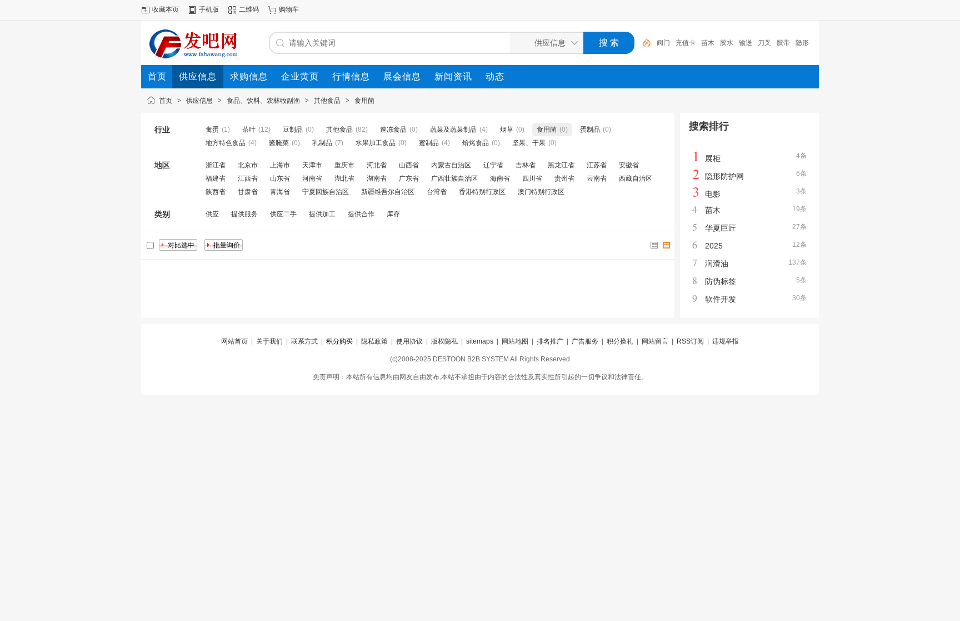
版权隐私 (444, 341)
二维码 (249, 9)
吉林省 (526, 165)
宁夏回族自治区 (325, 192)
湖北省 (344, 178)
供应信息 (199, 101)
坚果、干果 (529, 143)
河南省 (312, 178)
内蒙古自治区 (451, 165)
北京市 (248, 165)
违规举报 (725, 341)
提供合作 (361, 214)
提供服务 (244, 214)
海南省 (500, 178)
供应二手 (283, 214)
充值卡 (686, 43)
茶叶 (249, 129)
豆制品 (293, 129)
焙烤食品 (475, 143)
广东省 (409, 178)
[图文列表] (666, 245)
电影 (713, 194)
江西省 (248, 178)
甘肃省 (248, 192)
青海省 (280, 192)
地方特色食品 (226, 143)
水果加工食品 (376, 143)
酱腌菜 (279, 143)
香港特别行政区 (482, 192)
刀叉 (764, 43)
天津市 (312, 165)
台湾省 (437, 192)
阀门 (663, 43)
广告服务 (585, 341)
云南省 (597, 178)
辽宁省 (493, 165)
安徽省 (629, 165)
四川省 (532, 178)
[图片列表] (654, 245)
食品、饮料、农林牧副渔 (263, 101)
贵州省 (564, 178)
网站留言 (655, 341)
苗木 (707, 43)
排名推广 (550, 341)
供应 (212, 214)
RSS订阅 (690, 341)
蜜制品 (429, 143)
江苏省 (597, 165)
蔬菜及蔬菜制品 (453, 129)
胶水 (726, 43)
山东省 (280, 178)
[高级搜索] (642, 43)
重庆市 (344, 165)
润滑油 (716, 263)
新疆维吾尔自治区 (387, 192)
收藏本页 (165, 9)
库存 (393, 214)
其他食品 (327, 101)
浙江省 (216, 165)
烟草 (506, 129)
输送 (745, 43)
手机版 (209, 9)
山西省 (409, 165)
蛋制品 (590, 129)
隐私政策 (374, 341)
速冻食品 (393, 129)
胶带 (783, 43)
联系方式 (304, 341)
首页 (165, 101)
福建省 (216, 178)
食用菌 (364, 101)
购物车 (289, 9)
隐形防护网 (724, 176)
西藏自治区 (635, 178)
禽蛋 (212, 129)
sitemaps (479, 341)
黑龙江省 (561, 165)
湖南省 (377, 178)
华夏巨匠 (720, 227)
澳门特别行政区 (541, 192)
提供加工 (322, 214)
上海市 (280, 165)
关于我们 (269, 341)
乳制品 (322, 143)
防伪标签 (720, 281)
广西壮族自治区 (454, 178)
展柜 (713, 158)
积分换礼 (620, 341)
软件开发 (720, 299)
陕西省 (216, 192)
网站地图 (515, 341)
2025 (714, 245)
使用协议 (409, 341)
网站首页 (234, 341)
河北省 (377, 165)
